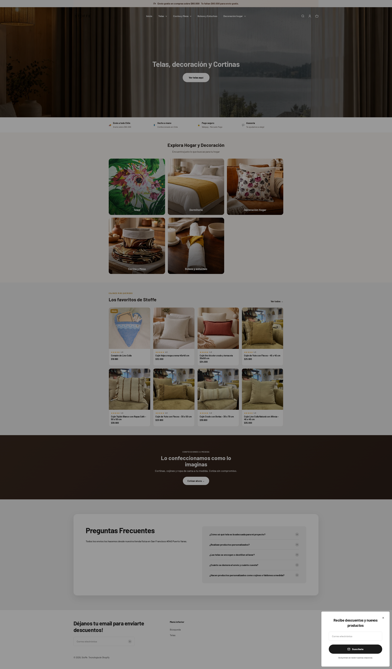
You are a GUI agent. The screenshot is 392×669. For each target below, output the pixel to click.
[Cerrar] (383, 617)
